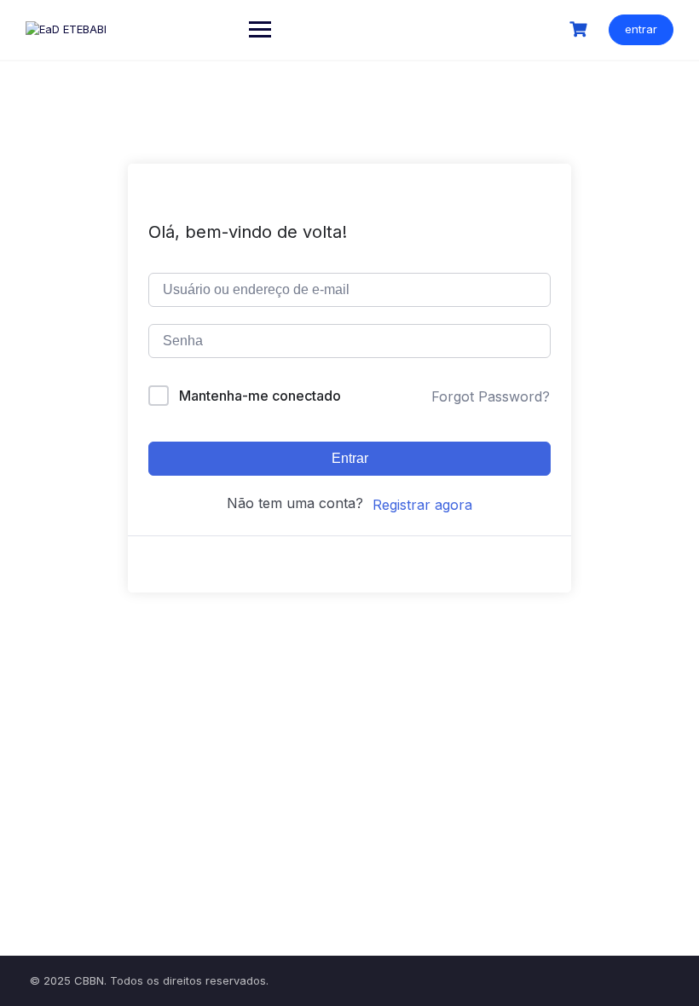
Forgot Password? (490, 396)
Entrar (350, 458)
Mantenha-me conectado (260, 395)
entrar (641, 29)
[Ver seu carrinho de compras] (580, 29)
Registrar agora (422, 504)
